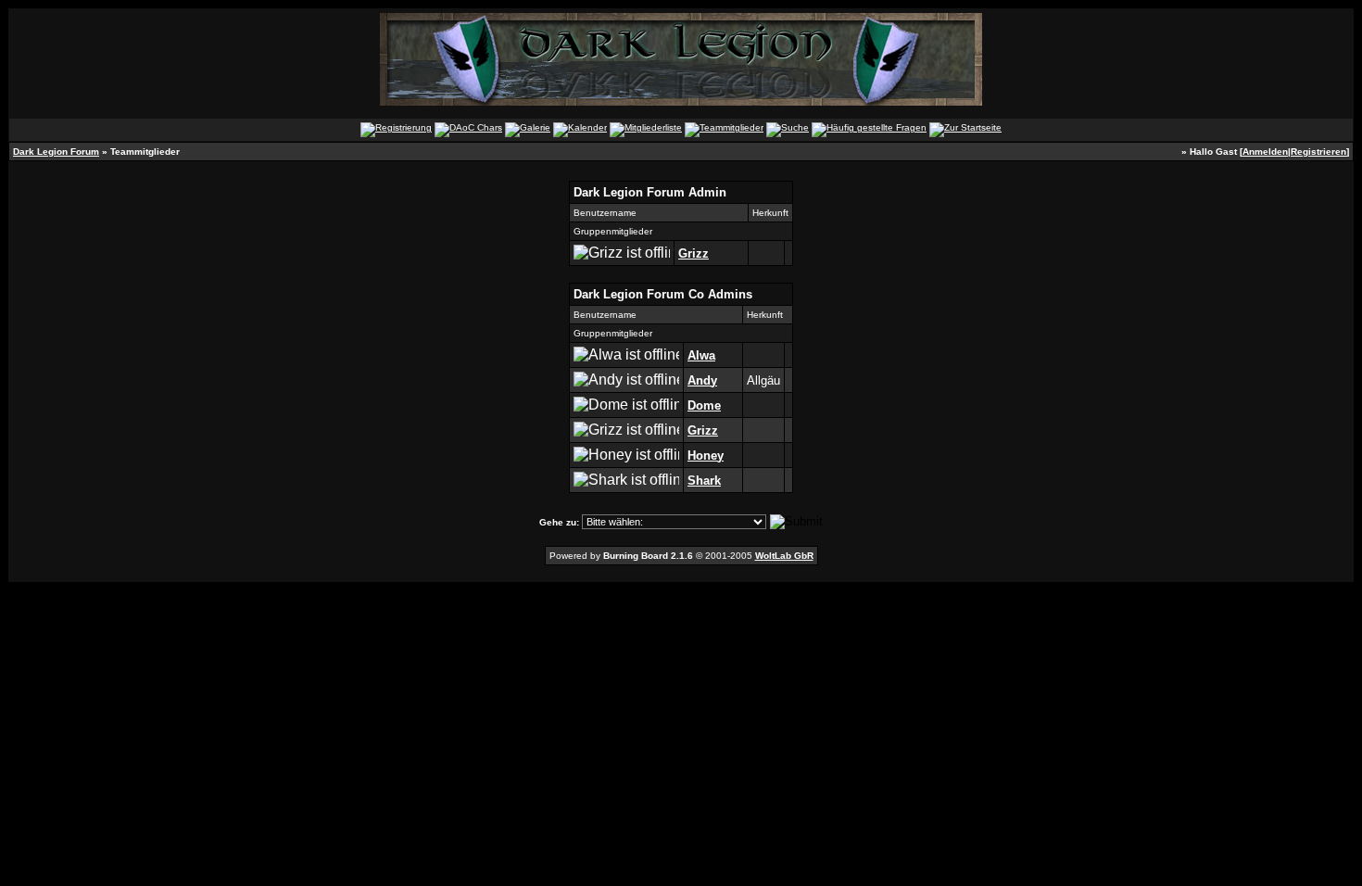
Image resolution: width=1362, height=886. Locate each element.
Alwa (701, 355)
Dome (704, 405)
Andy (702, 380)
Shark (704, 480)
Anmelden (1265, 151)
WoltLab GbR (784, 556)
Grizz (693, 253)
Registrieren (1318, 151)
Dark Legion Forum (56, 151)
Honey (705, 455)
